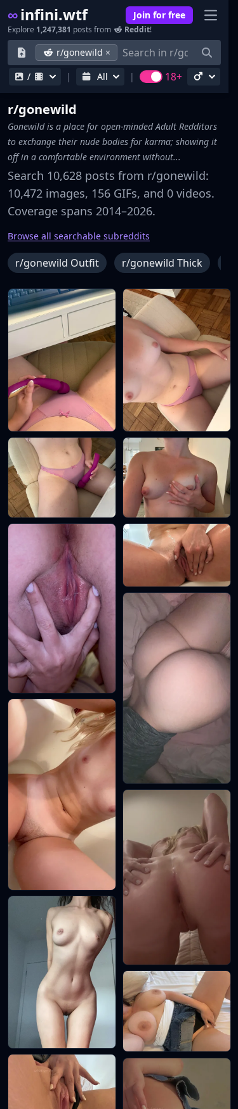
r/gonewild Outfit (57, 263)
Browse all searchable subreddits (79, 236)
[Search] (207, 52)
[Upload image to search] (22, 52)
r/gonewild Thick (162, 263)
